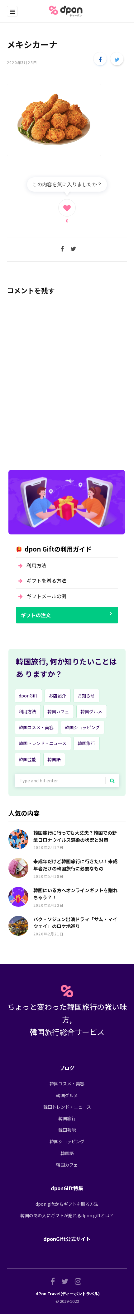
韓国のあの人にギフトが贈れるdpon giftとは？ (67, 1215)
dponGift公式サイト (67, 1238)
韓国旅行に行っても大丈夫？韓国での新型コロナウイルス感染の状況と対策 (75, 836)
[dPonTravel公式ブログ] (67, 11)
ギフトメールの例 (46, 596)
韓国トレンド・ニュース (42, 743)
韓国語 (53, 759)
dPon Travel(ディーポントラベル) (68, 1294)
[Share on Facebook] (100, 58)
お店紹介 (57, 695)
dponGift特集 (67, 1188)
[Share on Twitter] (116, 58)
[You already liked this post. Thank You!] (67, 208)
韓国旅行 (86, 743)
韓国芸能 (27, 759)
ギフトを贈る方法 (46, 580)
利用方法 (36, 565)
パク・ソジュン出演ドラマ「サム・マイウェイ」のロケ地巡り (75, 923)
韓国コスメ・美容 (36, 727)
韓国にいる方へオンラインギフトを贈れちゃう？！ (75, 894)
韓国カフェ (58, 711)
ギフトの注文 (36, 615)
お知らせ (86, 695)
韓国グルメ (91, 711)
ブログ (67, 1068)
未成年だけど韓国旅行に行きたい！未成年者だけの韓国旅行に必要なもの (75, 865)
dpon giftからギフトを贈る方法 (67, 1204)
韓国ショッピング (82, 727)
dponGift (28, 695)
